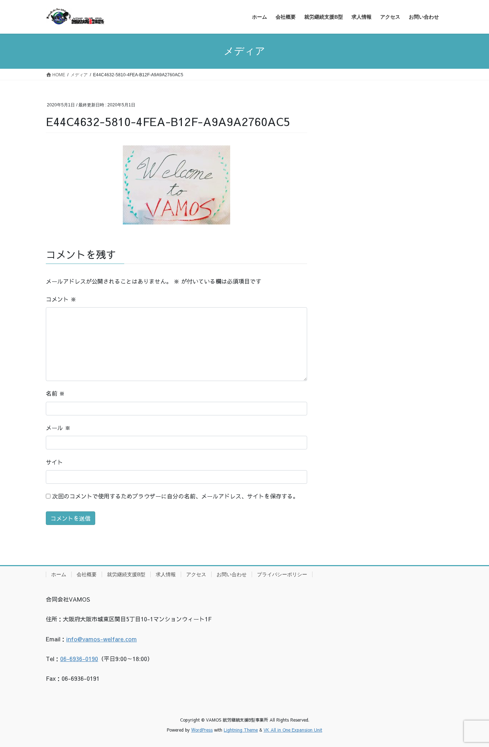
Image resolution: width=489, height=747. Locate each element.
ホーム (58, 574)
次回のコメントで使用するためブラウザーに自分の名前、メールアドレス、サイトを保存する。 (175, 496)
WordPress (202, 730)
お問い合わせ (232, 574)
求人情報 (166, 574)
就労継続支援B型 (126, 574)
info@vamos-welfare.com (101, 639)
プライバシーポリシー (282, 574)
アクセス (196, 574)
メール (58, 428)
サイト (54, 462)
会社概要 (87, 574)
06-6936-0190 (79, 658)
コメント (61, 299)
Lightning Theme (241, 730)
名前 (55, 393)
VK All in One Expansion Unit (292, 730)
